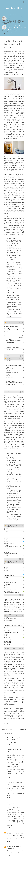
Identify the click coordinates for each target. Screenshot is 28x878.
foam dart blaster (15, 839)
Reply (8, 744)
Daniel (9, 749)
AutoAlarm (7, 204)
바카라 (16, 818)
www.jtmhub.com (11, 812)
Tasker (6, 178)
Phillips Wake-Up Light (12, 65)
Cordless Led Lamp (12, 738)
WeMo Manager (16, 183)
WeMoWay (7, 179)
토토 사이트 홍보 (18, 822)
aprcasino (19, 824)
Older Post (23, 729)
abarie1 (9, 833)
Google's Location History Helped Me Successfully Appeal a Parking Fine (16, 27)
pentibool (17, 851)
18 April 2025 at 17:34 (18, 833)
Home (10, 729)
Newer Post (5, 729)
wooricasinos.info (16, 816)
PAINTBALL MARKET (13, 846)
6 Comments (9, 724)
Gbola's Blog (14, 8)
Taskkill (14, 204)
